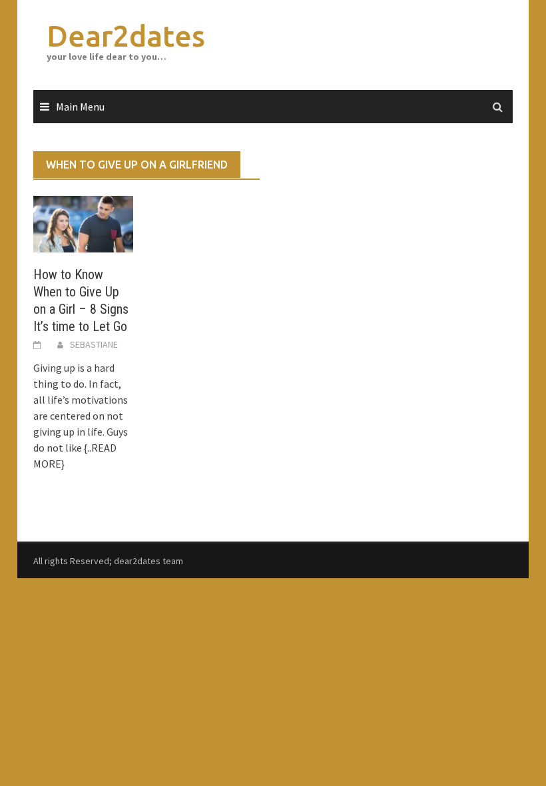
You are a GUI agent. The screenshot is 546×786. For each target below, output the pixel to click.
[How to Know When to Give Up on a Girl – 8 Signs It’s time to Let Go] (83, 222)
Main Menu (80, 106)
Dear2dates (126, 35)
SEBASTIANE (94, 344)
